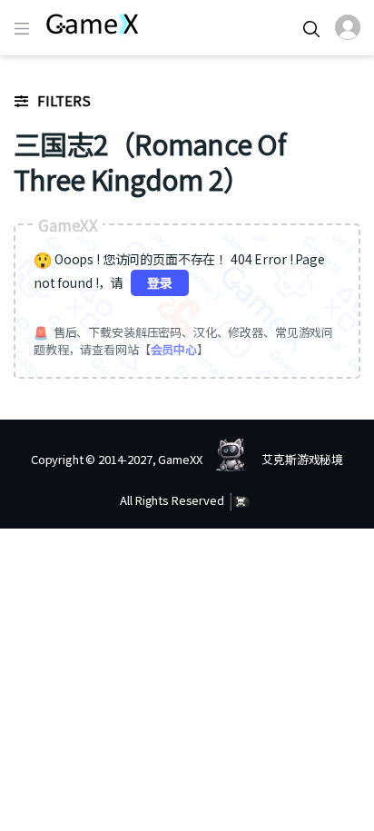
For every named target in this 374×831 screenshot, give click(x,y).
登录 (159, 282)
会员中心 (174, 349)
